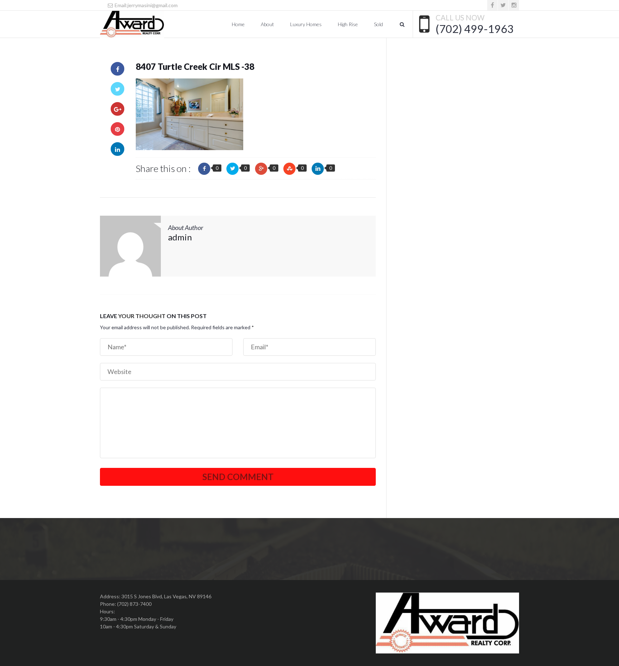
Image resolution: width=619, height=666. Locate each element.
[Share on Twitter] (117, 89)
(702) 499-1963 (475, 28)
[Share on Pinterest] (117, 129)
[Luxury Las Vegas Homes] (132, 24)
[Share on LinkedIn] (117, 149)
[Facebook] (492, 5)
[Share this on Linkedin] (318, 169)
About (267, 24)
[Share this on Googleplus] (261, 169)
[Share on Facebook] (117, 69)
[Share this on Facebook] (204, 169)
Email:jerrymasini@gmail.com (146, 5)
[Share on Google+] (117, 109)
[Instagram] (514, 5)
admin (180, 237)
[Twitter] (503, 5)
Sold (378, 24)
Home (238, 24)
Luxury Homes (306, 24)
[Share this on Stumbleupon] (289, 169)
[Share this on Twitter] (232, 169)
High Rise (348, 24)
